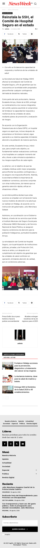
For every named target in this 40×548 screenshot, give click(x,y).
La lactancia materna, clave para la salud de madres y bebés (25, 379)
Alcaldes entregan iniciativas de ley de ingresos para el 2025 (30, 318)
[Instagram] (10, 443)
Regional (5, 510)
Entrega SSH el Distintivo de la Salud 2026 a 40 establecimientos (25, 389)
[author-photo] (20, 340)
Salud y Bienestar (13, 10)
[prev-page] (3, 397)
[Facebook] (4, 443)
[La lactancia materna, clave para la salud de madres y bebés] (7, 379)
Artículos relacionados (14, 354)
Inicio (4, 10)
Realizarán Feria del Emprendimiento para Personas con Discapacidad (19, 497)
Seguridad (6, 492)
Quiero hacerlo (18, 529)
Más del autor (9, 357)
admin (7, 29)
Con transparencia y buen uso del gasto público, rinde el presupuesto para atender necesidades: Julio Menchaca (19, 506)
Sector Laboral (8, 500)
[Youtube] (22, 443)
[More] (31, 34)
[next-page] (7, 397)
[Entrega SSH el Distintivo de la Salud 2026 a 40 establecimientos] (7, 389)
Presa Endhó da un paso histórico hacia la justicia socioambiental (11, 318)
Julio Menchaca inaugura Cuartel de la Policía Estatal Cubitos (18, 488)
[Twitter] (16, 443)
